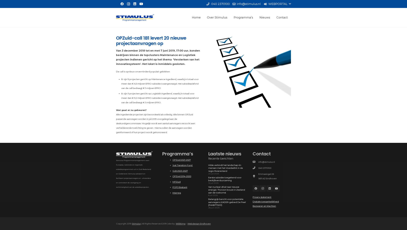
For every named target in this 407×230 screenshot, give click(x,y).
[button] (277, 4)
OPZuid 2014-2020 (181, 176)
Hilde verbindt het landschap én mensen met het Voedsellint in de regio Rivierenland (225, 168)
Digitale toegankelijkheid (266, 201)
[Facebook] (122, 4)
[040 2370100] (255, 168)
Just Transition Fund (182, 165)
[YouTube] (141, 4)
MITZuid (176, 182)
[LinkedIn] (135, 4)
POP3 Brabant (179, 187)
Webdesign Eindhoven (199, 223)
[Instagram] (128, 4)
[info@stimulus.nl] (255, 162)
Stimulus (136, 223)
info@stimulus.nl (266, 162)
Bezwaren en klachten (264, 206)
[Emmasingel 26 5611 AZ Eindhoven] (255, 176)
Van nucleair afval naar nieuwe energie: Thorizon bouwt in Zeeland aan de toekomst (226, 190)
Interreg (176, 193)
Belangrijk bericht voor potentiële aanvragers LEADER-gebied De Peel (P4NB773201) (227, 202)
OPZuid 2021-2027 (181, 160)
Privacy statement (262, 197)
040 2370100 (264, 168)
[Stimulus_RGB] (135, 17)
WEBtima (180, 223)
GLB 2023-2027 (180, 171)
